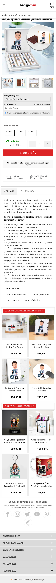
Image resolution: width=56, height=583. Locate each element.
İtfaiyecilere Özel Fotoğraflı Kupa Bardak (41, 484)
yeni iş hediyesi (13, 300)
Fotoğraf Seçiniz (11, 95)
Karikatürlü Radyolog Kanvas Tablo (14, 389)
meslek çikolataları (40, 294)
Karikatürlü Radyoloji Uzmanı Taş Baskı (41, 345)
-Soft (13, 579)
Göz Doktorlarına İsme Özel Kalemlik (41, 441)
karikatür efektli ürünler (16, 294)
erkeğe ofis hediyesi (33, 300)
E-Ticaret (19, 579)
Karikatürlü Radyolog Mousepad (41, 389)
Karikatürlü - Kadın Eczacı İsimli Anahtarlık (14, 484)
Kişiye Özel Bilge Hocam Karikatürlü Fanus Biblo (15, 441)
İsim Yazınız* (9, 104)
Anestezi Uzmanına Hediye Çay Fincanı (15, 345)
